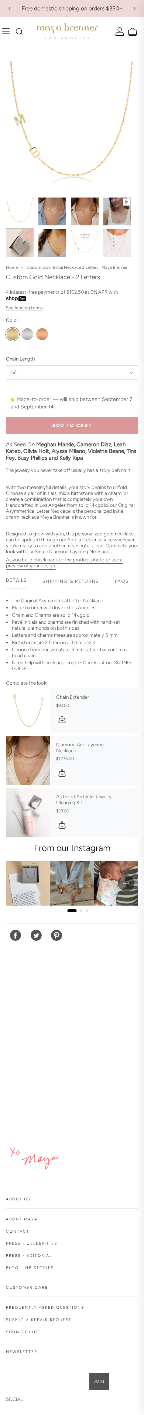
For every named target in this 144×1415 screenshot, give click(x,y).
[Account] (118, 31)
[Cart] (131, 32)
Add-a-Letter (81, 539)
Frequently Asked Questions (45, 1307)
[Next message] (134, 8)
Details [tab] (16, 580)
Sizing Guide (23, 1332)
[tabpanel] (72, 636)
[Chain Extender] (28, 710)
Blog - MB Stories (30, 1267)
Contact (18, 1231)
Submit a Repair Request (39, 1319)
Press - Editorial (29, 1255)
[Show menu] (7, 31)
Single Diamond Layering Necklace (72, 551)
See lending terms (24, 308)
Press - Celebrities (31, 1243)
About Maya (22, 1219)
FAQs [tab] (122, 581)
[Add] (62, 720)
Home (12, 267)
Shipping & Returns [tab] (70, 581)
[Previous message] (10, 8)
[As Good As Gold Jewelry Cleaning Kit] (28, 812)
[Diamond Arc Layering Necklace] (28, 760)
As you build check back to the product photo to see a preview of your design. (64, 562)
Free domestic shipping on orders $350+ (72, 8)
